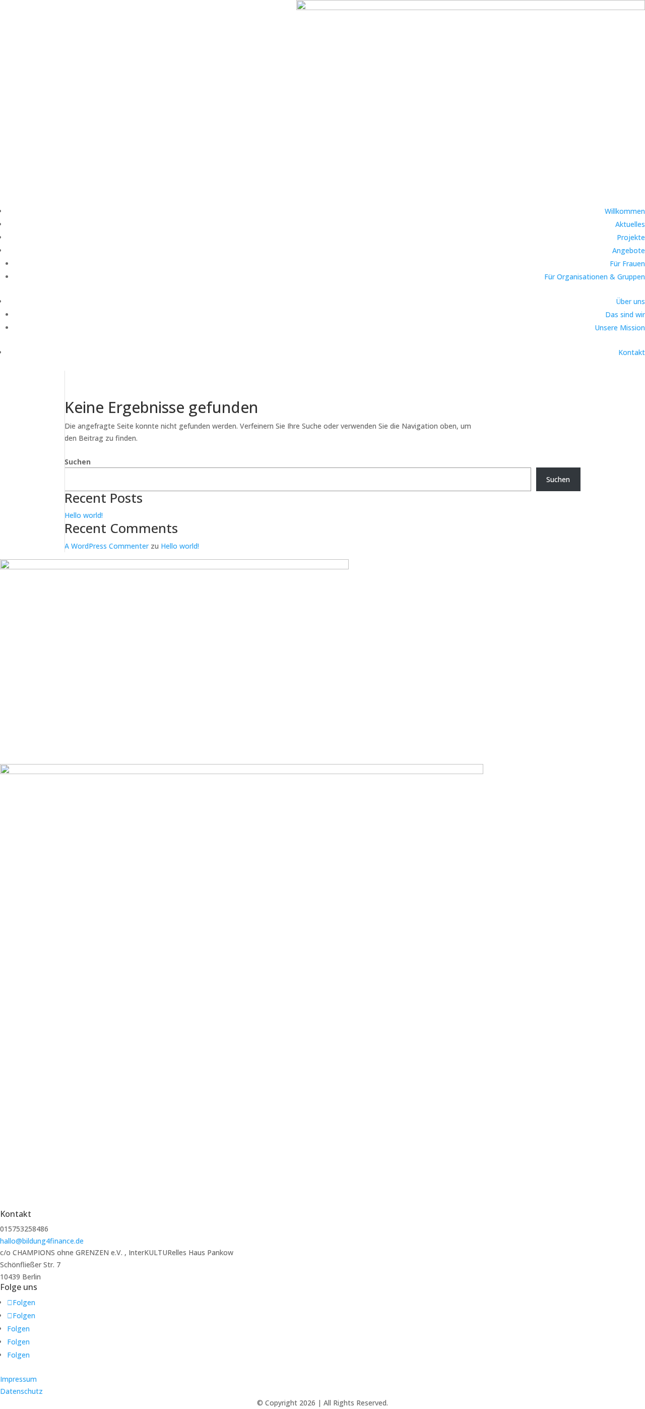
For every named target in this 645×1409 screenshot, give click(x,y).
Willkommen (625, 211)
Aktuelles (630, 224)
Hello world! (83, 515)
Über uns (630, 301)
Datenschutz (21, 1391)
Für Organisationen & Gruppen (594, 276)
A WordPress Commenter (106, 546)
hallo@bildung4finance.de (42, 1241)
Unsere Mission (620, 327)
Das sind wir (625, 314)
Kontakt (631, 352)
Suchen (77, 461)
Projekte (631, 237)
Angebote (628, 250)
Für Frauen (627, 263)
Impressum (18, 1379)
